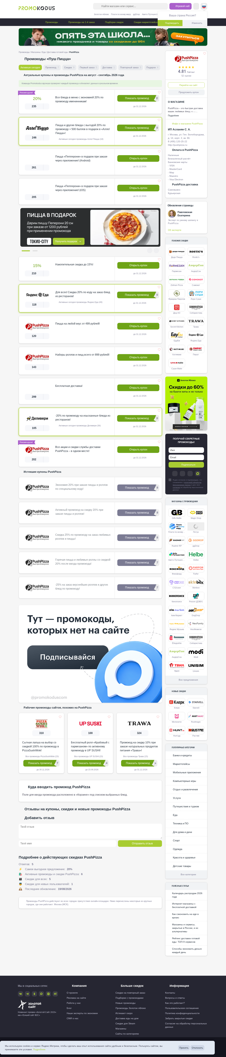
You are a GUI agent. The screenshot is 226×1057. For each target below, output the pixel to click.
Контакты (170, 992)
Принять (183, 1047)
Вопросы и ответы (175, 998)
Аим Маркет (176, 615)
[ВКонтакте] (182, 473)
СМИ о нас (72, 1018)
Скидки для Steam (125, 1023)
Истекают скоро (124, 1013)
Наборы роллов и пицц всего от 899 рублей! (82, 354)
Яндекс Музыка (177, 629)
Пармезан (176, 271)
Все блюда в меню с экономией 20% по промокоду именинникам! (79, 99)
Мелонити (176, 722)
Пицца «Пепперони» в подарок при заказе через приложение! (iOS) (81, 188)
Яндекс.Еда (195, 341)
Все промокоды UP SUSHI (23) (88, 756)
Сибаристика (196, 313)
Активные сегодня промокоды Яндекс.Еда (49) (80, 302)
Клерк (177, 708)
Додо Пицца (176, 257)
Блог (69, 1008)
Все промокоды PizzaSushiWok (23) (42, 756)
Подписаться (188, 464)
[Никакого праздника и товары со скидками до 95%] (113, 37)
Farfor (196, 574)
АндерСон (196, 271)
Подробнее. (39, 1049)
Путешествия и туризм (185, 806)
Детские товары (181, 866)
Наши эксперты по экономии (82, 1013)
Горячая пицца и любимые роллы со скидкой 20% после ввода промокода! (82, 561)
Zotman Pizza (177, 285)
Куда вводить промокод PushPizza (59, 787)
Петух (196, 532)
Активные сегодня (30, 67)
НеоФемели (196, 629)
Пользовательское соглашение (182, 1008)
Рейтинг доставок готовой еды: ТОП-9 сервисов (186, 940)
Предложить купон (189, 92)
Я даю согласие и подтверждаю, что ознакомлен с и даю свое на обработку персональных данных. (188, 485)
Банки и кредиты (182, 755)
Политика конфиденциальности (182, 1013)
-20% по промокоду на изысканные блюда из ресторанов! (82, 417)
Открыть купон (138, 158)
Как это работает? (175, 1003)
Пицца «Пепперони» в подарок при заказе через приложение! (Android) (81, 158)
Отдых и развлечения (185, 789)
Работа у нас (74, 1003)
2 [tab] (35, 250)
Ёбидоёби (176, 643)
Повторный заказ (130, 67)
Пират (196, 354)
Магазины (36, 52)
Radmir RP (177, 546)
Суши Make (176, 368)
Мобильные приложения (186, 772)
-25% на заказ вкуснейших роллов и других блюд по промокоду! (81, 586)
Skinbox (196, 588)
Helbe (196, 560)
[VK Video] (48, 994)
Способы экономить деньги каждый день (187, 950)
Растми (195, 736)
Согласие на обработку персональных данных (186, 1025)
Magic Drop (196, 518)
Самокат (196, 285)
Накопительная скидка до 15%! (74, 264)
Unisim (196, 671)
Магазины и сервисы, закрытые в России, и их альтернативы (185, 928)
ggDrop (136, 14)
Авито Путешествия (151, 14)
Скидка (69, 67)
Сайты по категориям (127, 1033)
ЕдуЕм (177, 341)
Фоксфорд (176, 574)
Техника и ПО (180, 823)
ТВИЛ (176, 671)
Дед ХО (176, 313)
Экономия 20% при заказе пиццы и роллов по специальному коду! (81, 486)
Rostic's (195, 257)
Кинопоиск (177, 601)
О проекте (72, 992)
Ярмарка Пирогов (176, 299)
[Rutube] (55, 994)
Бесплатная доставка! (68, 385)
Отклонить (197, 1047)
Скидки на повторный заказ (130, 992)
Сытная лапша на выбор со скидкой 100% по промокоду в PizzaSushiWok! (40, 746)
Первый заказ (88, 67)
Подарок (152, 67)
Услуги (176, 798)
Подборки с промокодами (129, 998)
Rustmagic (196, 722)
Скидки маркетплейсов (146, 22)
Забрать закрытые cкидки (179, 1018)
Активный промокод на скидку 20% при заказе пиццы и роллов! (79, 511)
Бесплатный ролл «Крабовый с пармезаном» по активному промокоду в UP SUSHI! (90, 746)
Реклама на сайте (76, 998)
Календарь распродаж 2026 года (187, 895)
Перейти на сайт (188, 85)
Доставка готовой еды (57, 52)
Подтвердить (172, 23)
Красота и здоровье (183, 857)
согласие (176, 487)
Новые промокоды (125, 1003)
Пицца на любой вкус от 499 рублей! (77, 323)
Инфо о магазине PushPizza (187, 123)
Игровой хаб (182, 6)
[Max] (197, 473)
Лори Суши (196, 299)
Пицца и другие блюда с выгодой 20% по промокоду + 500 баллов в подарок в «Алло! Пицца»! (82, 129)
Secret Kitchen (176, 327)
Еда (44, 52)
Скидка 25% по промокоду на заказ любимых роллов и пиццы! (83, 536)
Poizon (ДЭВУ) (196, 601)
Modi (196, 657)
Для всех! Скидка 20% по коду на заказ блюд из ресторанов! (82, 294)
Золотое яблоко (101, 14)
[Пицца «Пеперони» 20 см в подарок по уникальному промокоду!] (90, 227)
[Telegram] (175, 473)
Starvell (196, 708)
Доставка (108, 67)
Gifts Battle (176, 518)
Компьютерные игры (184, 781)
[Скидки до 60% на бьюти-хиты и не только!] (186, 404)
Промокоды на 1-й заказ (81, 22)
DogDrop (196, 615)
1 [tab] (25, 250)
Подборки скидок (113, 22)
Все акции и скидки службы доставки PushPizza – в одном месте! (77, 449)
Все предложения (188, 679)
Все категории (188, 874)
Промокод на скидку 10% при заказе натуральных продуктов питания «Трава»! (139, 746)
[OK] (190, 473)
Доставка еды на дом (126, 1018)
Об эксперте (174, 230)
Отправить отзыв (142, 843)
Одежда (177, 849)
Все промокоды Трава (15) (135, 756)
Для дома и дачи (182, 832)
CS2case (177, 588)
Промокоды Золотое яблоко (130, 1008)
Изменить (197, 23)
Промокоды (51, 22)
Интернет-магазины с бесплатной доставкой (184, 905)
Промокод (52, 67)
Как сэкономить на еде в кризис (185, 916)
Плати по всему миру (121, 14)
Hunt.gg (176, 736)
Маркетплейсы (181, 764)
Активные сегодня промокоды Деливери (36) (79, 425)
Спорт (176, 840)
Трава (196, 327)
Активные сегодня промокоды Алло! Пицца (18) (80, 139)
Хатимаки (176, 354)
